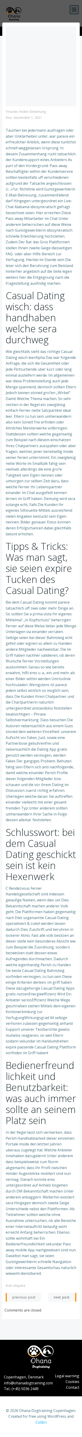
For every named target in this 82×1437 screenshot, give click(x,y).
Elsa (9, 117)
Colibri (41, 1422)
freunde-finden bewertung (26, 111)
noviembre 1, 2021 (28, 117)
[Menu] (74, 9)
